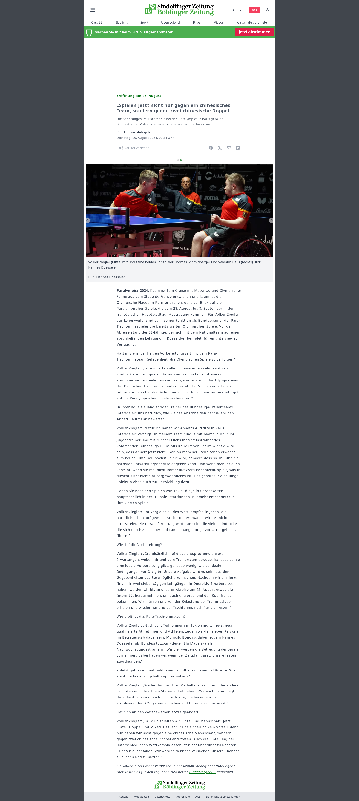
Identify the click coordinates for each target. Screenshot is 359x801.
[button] (112, 10)
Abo (254, 9)
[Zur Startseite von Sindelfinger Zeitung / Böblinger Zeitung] (179, 10)
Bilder (197, 22)
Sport (144, 22)
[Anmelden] (267, 10)
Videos (219, 22)
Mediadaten (141, 796)
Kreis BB (96, 22)
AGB (198, 796)
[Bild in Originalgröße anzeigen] (179, 210)
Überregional (170, 22)
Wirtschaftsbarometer (252, 22)
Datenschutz (162, 796)
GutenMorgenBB (202, 772)
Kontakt (123, 796)
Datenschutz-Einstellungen (223, 796)
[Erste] (271, 220)
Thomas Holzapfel (137, 132)
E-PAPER (238, 9)
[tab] (178, 160)
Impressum (183, 796)
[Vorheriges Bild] (88, 220)
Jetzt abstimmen (255, 31)
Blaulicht (121, 22)
